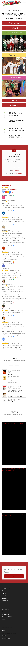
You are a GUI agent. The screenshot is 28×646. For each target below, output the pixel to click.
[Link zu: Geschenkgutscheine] (4, 378)
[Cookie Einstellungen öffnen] (2, 644)
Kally (20, 370)
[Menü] (24, 3)
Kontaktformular (18, 173)
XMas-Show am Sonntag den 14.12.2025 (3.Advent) (15, 390)
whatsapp (13, 18)
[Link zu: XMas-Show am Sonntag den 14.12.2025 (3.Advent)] (4, 388)
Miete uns (4, 619)
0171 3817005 (14, 15)
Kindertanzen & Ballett (7, 616)
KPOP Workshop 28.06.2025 (15, 396)
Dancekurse (4, 612)
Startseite (4, 590)
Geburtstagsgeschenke (20, 379)
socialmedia (19, 18)
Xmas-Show (17, 388)
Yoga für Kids (11, 401)
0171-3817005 (15, 170)
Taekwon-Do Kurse (6, 614)
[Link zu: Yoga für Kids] (4, 400)
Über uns (4, 593)
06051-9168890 (16, 167)
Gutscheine (19, 380)
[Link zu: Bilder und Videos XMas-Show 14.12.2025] (4, 372)
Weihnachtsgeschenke (12, 382)
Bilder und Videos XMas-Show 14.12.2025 (15, 373)
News (10, 371)
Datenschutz (5, 600)
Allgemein (11, 400)
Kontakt (7, 18)
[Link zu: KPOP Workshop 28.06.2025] (4, 395)
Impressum (4, 598)
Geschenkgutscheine (12, 380)
